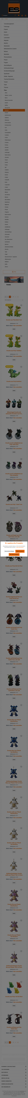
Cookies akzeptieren (20, 551)
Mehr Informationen (19, 547)
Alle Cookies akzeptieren (14, 554)
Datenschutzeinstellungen (9, 551)
